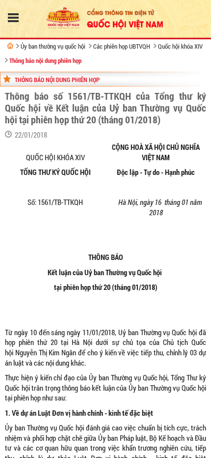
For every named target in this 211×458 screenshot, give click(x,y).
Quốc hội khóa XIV (180, 46)
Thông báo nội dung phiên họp (45, 60)
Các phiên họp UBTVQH (121, 46)
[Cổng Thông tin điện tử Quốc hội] (10, 46)
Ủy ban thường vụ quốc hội (53, 46)
